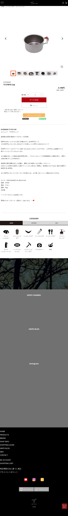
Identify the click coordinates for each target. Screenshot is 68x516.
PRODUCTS (4, 435)
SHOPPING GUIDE (7, 445)
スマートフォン (26, 489)
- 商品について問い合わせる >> (12, 111)
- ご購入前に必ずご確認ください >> (13, 110)
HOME (2, 6)
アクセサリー (39, 249)
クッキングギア (10, 6)
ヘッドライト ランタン (17, 250)
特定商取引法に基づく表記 (10, 469)
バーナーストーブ (61, 237)
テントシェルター (6, 237)
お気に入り (35, 105)
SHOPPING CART (6, 463)
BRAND (3, 438)
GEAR (11, 223)
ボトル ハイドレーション (6, 250)
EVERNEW (7, 82)
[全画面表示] (61, 66)
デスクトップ (41, 489)
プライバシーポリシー (9, 472)
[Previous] (6, 39)
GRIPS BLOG (34, 329)
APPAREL (34, 223)
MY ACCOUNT (5, 460)
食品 (50, 249)
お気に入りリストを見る (34, 115)
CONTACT (4, 455)
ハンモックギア (28, 236)
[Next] (62, 39)
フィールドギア (39, 236)
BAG (56, 223)
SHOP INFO (4, 441)
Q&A (2, 452)
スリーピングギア (17, 237)
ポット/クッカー (20, 6)
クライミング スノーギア (28, 250)
